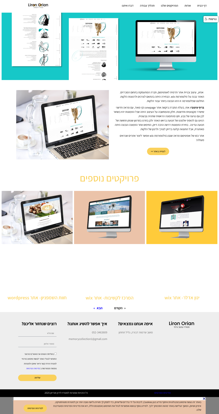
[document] (109, 405)
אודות (188, 5)
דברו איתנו (128, 5)
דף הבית (202, 5)
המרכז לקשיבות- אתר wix (110, 297)
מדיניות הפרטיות (33, 368)
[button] (210, 19)
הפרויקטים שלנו (169, 5)
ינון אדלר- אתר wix (181, 297)
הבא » (97, 308)
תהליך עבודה (147, 5)
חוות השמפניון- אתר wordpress (37, 297)
